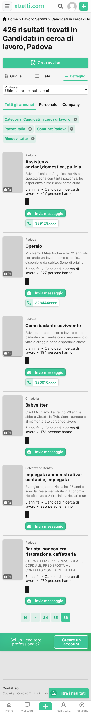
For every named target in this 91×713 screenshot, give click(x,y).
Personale (48, 104)
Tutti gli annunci (19, 104)
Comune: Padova (51, 129)
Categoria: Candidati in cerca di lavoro (37, 119)
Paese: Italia (15, 129)
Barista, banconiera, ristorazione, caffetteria (50, 551)
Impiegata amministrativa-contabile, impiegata (53, 477)
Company (71, 104)
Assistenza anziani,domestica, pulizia (53, 164)
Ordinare (11, 87)
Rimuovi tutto (16, 138)
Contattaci (11, 688)
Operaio (33, 246)
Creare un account (71, 641)
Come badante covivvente (53, 325)
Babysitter (36, 405)
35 (55, 617)
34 (45, 617)
